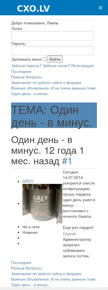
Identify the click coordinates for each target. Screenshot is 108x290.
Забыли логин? (56, 65)
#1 (67, 160)
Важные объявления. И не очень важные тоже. (54, 88)
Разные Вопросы (26, 76)
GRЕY (27, 181)
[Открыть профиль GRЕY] (42, 203)
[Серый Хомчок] (25, 7)
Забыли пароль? (26, 65)
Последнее (21, 71)
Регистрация (82, 65)
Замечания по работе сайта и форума (46, 82)
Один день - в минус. (30, 93)
